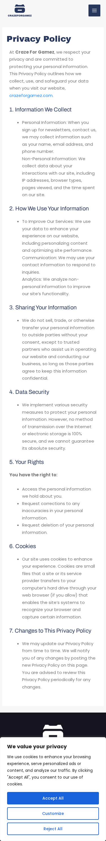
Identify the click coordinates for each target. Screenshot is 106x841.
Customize (53, 813)
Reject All (53, 829)
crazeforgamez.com (31, 95)
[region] (53, 789)
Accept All (53, 798)
